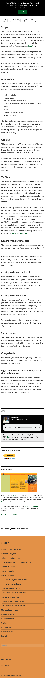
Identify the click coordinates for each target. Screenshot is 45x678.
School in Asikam (8, 567)
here (33, 506)
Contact (4, 623)
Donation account (8, 627)
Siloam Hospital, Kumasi (11, 558)
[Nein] (42, 8)
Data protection (7, 632)
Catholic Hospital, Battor (11, 584)
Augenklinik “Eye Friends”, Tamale (14, 580)
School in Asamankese (10, 597)
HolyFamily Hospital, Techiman (14, 593)
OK (22, 12)
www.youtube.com (19, 233)
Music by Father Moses (9, 610)
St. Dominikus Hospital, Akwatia (14, 606)
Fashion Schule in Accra (11, 588)
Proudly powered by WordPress (11, 675)
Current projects (7, 575)
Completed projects (8, 554)
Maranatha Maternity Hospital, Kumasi (16, 562)
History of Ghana (7, 614)
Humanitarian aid (7, 619)
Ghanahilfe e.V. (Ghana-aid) (11, 549)
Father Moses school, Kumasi (13, 601)
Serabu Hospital (8, 571)
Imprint (4, 636)
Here (8, 437)
